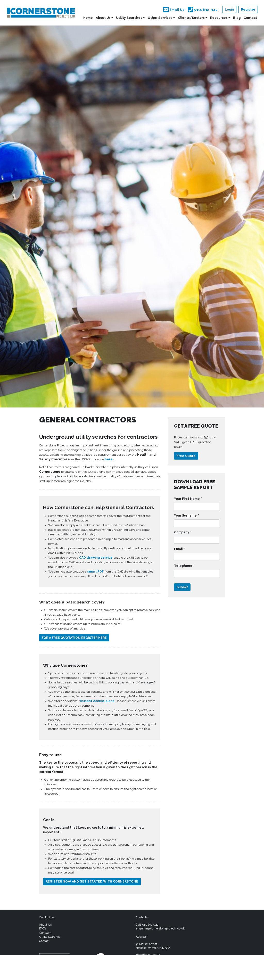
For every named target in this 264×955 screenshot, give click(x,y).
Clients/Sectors (191, 18)
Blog (237, 18)
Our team (45, 932)
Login (229, 9)
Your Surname (186, 515)
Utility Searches (129, 18)
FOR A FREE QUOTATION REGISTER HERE (74, 638)
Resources (219, 18)
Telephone (184, 566)
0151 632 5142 (150, 924)
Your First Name (188, 499)
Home (88, 18)
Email (179, 549)
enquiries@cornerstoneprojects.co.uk (160, 928)
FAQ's (42, 928)
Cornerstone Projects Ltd (41, 12)
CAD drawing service (96, 557)
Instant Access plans (97, 701)
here (109, 459)
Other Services (160, 18)
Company (183, 532)
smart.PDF (95, 571)
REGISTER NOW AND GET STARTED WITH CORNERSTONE (92, 881)
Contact (250, 18)
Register (248, 9)
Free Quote (186, 456)
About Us (103, 18)
